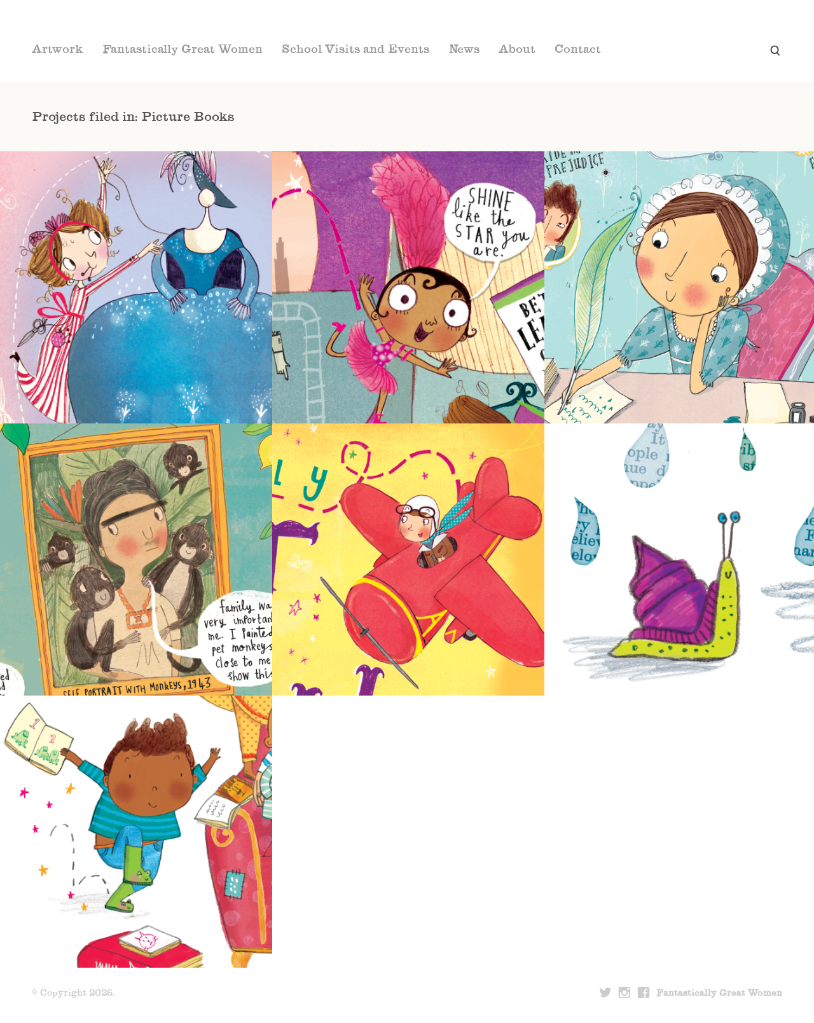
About (517, 50)
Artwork (57, 50)
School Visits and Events (355, 50)
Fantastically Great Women (182, 50)
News (463, 50)
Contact (578, 50)
